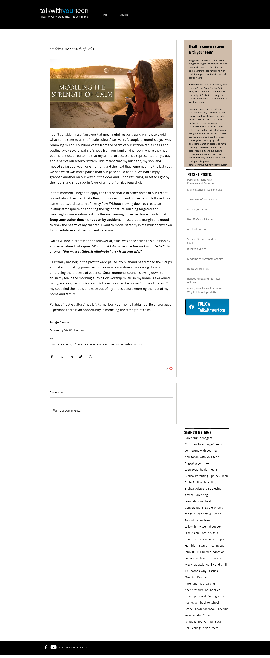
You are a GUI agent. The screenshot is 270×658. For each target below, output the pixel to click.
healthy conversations (199, 539)
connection (218, 545)
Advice (189, 495)
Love (203, 558)
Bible (188, 482)
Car (187, 628)
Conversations (194, 507)
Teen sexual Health (208, 514)
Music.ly (198, 564)
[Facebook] (191, 307)
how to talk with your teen (202, 457)
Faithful (209, 621)
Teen (225, 476)
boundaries (212, 590)
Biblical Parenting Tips (199, 476)
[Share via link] (81, 356)
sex (218, 476)
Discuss (213, 571)
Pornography (216, 596)
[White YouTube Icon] (53, 647)
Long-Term (192, 558)
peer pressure (194, 590)
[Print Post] (90, 356)
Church (207, 615)
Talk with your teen (197, 520)
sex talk (213, 533)
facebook (209, 609)
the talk (190, 514)
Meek (188, 564)
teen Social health (197, 469)
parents (210, 583)
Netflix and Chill (216, 564)
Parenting (201, 495)
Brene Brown (193, 609)
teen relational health (199, 501)
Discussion (192, 533)
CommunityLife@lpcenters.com (211, 164)
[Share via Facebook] (52, 356)
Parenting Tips (194, 583)
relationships (193, 621)
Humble (190, 545)
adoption (219, 552)
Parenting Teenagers (97, 344)
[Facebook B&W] (45, 647)
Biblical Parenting (204, 482)
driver (189, 596)
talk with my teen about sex (203, 526)
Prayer (194, 602)
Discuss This (205, 577)
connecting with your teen (126, 344)
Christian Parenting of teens (66, 344)
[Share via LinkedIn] (71, 356)
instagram (203, 545)
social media (193, 615)
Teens (214, 469)
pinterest (200, 596)
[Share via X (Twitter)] (61, 356)
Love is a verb (216, 558)
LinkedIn (205, 552)
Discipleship (213, 488)
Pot (187, 602)
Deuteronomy (214, 507)
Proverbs (222, 609)
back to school (209, 602)
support (220, 539)
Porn (203, 533)
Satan (219, 621)
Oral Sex (190, 577)
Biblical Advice (194, 488)
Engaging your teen (198, 463)
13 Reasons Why (195, 571)
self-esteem (210, 628)
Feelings (196, 628)
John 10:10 (192, 552)
